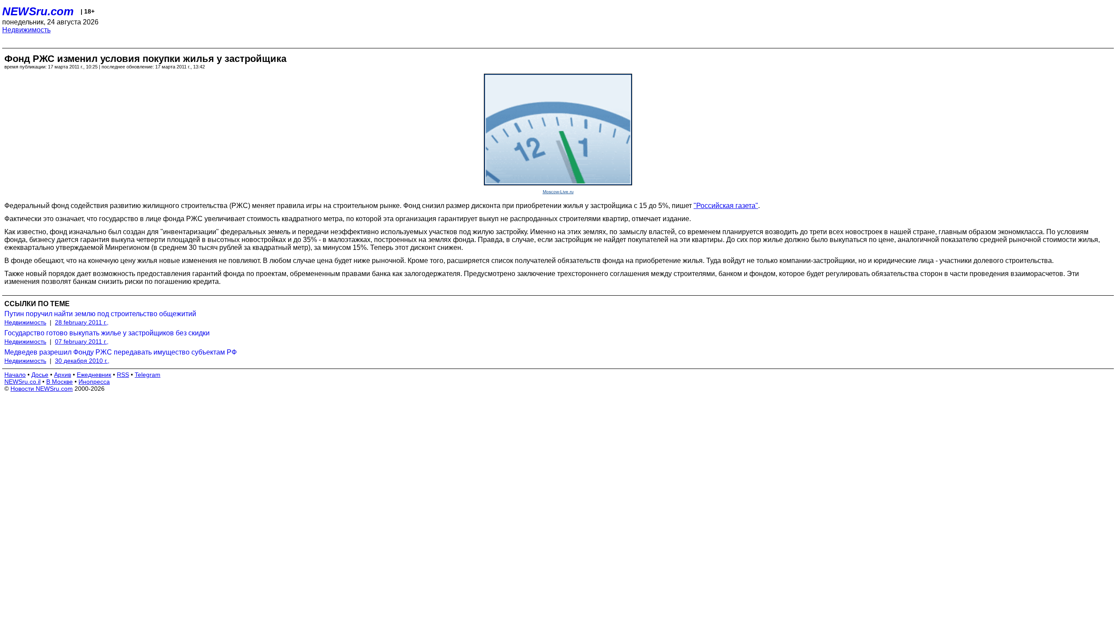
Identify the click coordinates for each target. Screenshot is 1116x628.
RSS (123, 374)
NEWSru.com (38, 11)
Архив (62, 374)
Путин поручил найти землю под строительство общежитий (100, 313)
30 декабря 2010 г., (82, 360)
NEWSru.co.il (22, 381)
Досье (39, 374)
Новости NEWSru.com (41, 388)
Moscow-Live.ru (558, 191)
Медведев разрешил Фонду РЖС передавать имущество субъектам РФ (120, 352)
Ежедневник (94, 374)
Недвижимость (26, 30)
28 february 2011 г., (82, 322)
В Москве (59, 381)
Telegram (147, 374)
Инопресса (94, 381)
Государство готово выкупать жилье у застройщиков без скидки (107, 333)
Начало (15, 374)
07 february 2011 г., (82, 341)
